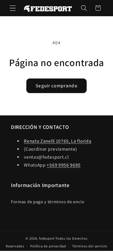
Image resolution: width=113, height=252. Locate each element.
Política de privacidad (48, 246)
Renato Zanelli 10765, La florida (57, 141)
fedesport (47, 238)
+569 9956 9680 (64, 165)
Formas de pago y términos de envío (47, 202)
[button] (13, 8)
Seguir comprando (56, 85)
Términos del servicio (89, 246)
